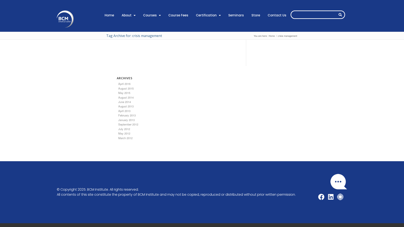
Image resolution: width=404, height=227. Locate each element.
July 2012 (124, 129)
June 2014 (124, 102)
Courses (150, 15)
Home (109, 15)
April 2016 (124, 84)
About (127, 15)
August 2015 (126, 88)
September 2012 (128, 124)
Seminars (236, 15)
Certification (206, 15)
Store (255, 15)
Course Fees (178, 15)
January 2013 (126, 120)
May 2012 (124, 133)
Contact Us (277, 15)
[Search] (340, 14)
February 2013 (127, 115)
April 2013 (124, 111)
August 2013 (126, 106)
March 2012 (125, 138)
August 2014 (126, 97)
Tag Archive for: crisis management (134, 35)
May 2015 (124, 93)
